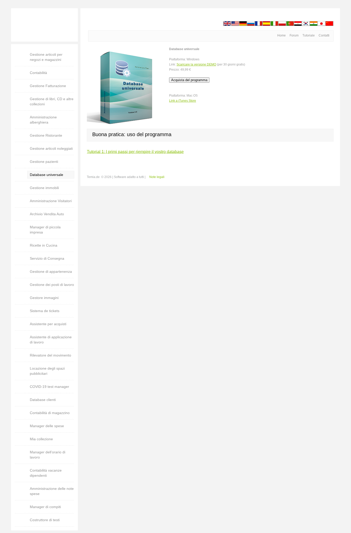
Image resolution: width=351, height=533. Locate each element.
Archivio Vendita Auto (47, 214)
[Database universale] (125, 49)
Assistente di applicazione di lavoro (51, 339)
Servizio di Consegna (47, 258)
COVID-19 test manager (49, 387)
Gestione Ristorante (46, 135)
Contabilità (38, 73)
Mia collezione (41, 439)
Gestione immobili (44, 188)
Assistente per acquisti (48, 324)
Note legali (156, 177)
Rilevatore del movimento (50, 355)
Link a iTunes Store (182, 100)
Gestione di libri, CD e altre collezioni (51, 101)
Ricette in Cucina (43, 245)
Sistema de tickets (44, 311)
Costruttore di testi (45, 520)
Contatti (324, 35)
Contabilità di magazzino (50, 413)
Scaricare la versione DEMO (196, 64)
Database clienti (43, 400)
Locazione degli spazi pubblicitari (47, 371)
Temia (44, 25)
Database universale (46, 175)
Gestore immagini (44, 298)
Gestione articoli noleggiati (51, 148)
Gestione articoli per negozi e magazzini (46, 57)
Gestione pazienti (44, 162)
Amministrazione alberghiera (43, 119)
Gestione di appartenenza (51, 271)
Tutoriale (308, 35)
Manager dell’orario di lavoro (47, 454)
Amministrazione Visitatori (51, 201)
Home (281, 35)
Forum (294, 35)
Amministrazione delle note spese (52, 491)
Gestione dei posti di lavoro (52, 285)
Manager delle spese (47, 426)
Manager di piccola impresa (45, 229)
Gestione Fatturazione (48, 86)
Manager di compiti (45, 507)
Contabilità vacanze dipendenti (46, 473)
